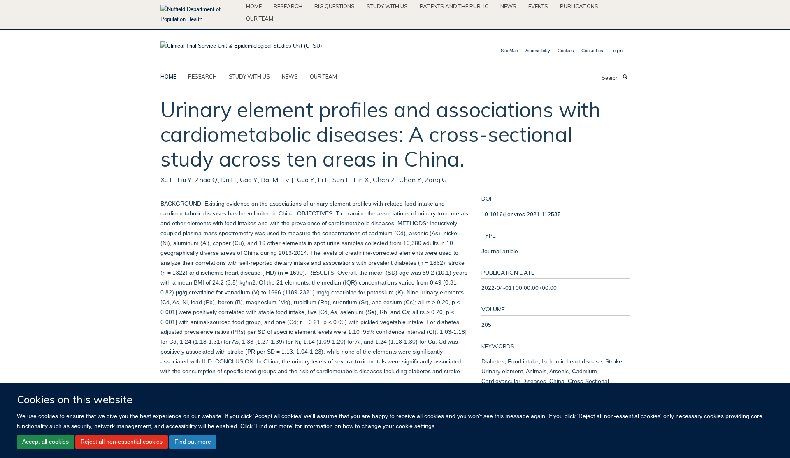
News (508, 6)
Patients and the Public (454, 6)
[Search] (625, 77)
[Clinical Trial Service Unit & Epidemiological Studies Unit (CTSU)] (241, 43)
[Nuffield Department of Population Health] (200, 14)
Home (254, 6)
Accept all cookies (45, 441)
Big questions (334, 6)
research (202, 76)
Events (538, 6)
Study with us (387, 6)
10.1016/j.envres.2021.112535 (521, 214)
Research (288, 6)
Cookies (566, 50)
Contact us (592, 50)
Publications (579, 6)
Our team (259, 18)
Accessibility (537, 50)
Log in (617, 50)
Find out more (192, 441)
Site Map (509, 50)
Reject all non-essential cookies (122, 441)
